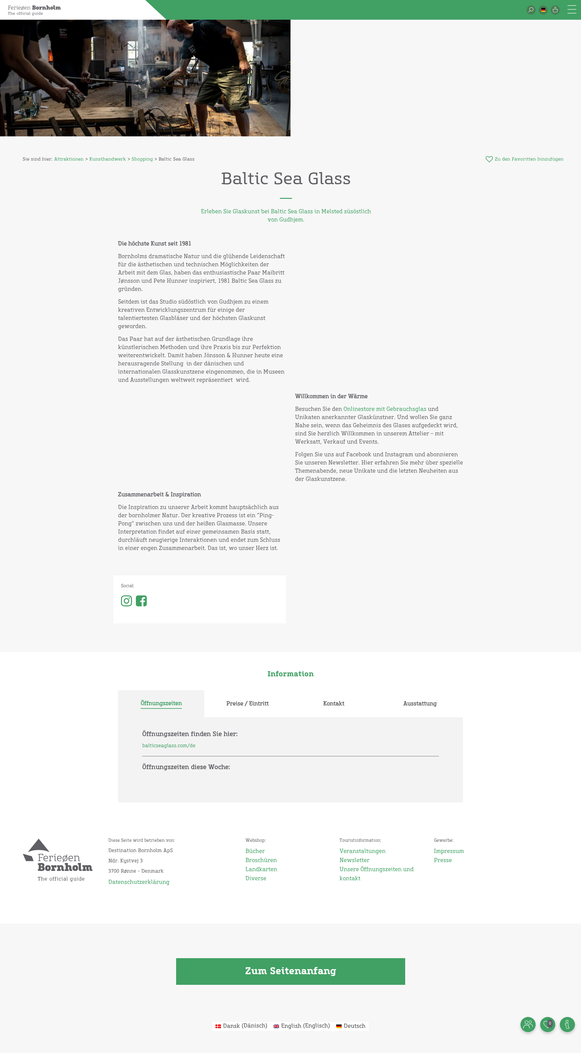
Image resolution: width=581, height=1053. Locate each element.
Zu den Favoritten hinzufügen (529, 159)
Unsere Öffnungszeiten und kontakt (377, 874)
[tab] (161, 704)
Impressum (449, 851)
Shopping (142, 159)
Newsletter (354, 860)
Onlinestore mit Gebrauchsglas (384, 409)
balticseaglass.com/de (168, 745)
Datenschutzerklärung (138, 882)
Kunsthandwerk (107, 159)
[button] (543, 10)
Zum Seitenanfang (290, 971)
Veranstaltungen (363, 851)
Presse (443, 860)
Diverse (255, 878)
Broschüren (261, 860)
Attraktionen (69, 159)
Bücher (255, 851)
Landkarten (261, 869)
